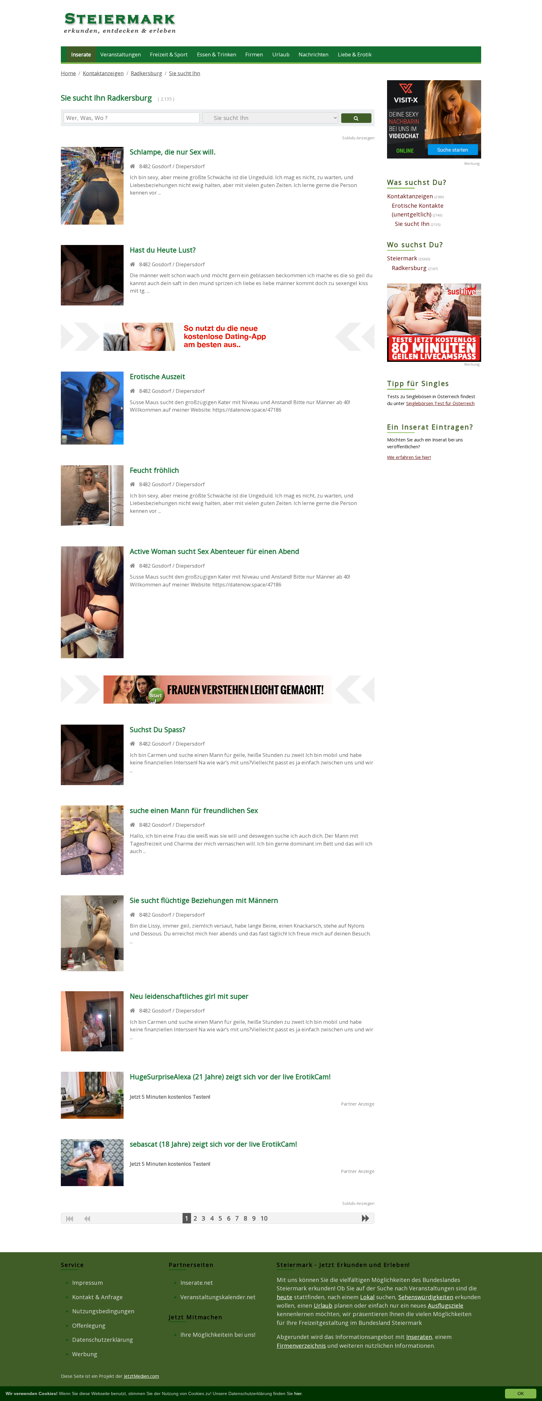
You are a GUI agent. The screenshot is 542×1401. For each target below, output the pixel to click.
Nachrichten (313, 54)
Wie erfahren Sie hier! (409, 457)
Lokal (367, 1297)
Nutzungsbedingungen (103, 1311)
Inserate (81, 54)
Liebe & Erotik (355, 54)
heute (284, 1297)
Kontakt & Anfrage (97, 1297)
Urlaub (281, 54)
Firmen (254, 54)
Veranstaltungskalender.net (218, 1297)
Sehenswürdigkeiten (425, 1297)
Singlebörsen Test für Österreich (440, 403)
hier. (298, 1393)
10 (264, 1218)
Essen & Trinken (216, 54)
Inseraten (419, 1337)
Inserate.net (196, 1282)
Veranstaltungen (120, 54)
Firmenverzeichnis (301, 1345)
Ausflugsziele (445, 1305)
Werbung (84, 1354)
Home (68, 73)
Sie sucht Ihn (184, 73)
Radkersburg (146, 73)
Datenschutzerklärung (102, 1339)
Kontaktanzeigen (103, 73)
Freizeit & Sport (169, 54)
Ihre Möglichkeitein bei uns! (217, 1334)
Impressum (87, 1282)
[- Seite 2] (365, 1218)
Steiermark (402, 258)
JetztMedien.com (141, 1376)
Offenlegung (88, 1325)
